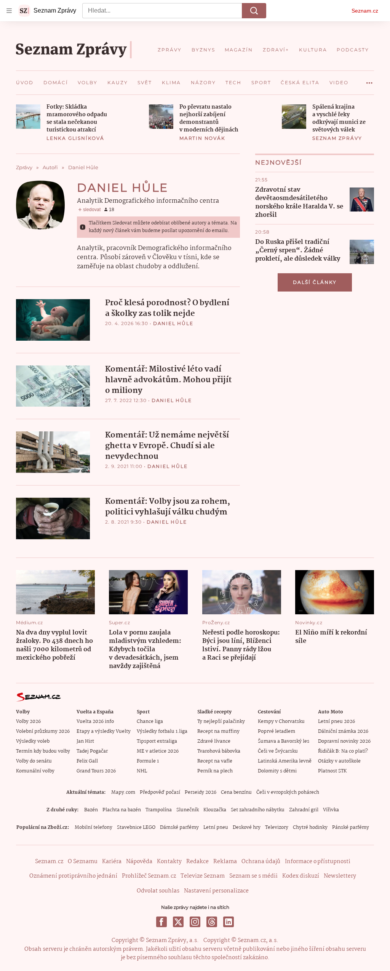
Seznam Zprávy (337, 138)
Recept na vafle (214, 761)
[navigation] (9, 11)
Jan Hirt (85, 741)
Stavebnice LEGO (136, 828)
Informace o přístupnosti (317, 861)
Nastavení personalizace (216, 891)
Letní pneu (215, 828)
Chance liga (150, 722)
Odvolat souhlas (158, 891)
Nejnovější (278, 162)
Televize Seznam (203, 876)
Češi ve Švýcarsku (278, 751)
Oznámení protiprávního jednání (73, 876)
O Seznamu (83, 861)
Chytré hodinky (310, 828)
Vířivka (331, 810)
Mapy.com (123, 792)
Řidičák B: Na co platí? (343, 751)
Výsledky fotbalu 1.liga (162, 731)
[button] (28, 116)
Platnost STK (332, 771)
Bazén (91, 810)
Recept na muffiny (218, 731)
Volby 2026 (28, 722)
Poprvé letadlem (276, 731)
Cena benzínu (236, 792)
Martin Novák (202, 138)
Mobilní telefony (93, 828)
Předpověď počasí (160, 792)
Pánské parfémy (350, 828)
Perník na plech (215, 771)
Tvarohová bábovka (218, 751)
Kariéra (111, 861)
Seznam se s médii (253, 876)
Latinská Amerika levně (285, 761)
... (369, 80)
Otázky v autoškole (339, 761)
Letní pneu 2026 (336, 722)
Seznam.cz (365, 11)
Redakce (197, 861)
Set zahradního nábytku (258, 810)
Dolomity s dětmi (277, 771)
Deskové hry (247, 828)
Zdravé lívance (213, 741)
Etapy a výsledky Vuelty (104, 731)
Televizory (276, 828)
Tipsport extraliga (157, 741)
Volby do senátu (34, 761)
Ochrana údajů (260, 861)
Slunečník (187, 810)
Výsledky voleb (33, 741)
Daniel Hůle (173, 323)
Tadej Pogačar (92, 751)
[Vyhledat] (254, 10)
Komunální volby (35, 771)
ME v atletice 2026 (158, 751)
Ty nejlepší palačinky (221, 722)
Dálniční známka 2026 (343, 731)
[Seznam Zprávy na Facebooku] (161, 922)
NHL (142, 771)
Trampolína (158, 810)
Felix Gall (87, 761)
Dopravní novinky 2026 (344, 741)
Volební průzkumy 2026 (43, 731)
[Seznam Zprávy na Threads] (211, 922)
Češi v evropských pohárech (287, 792)
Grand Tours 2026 (96, 771)
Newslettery (340, 876)
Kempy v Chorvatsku (281, 722)
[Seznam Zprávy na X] (178, 922)
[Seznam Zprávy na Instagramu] (195, 922)
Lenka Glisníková (75, 138)
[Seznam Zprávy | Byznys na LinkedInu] (228, 922)
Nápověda (139, 861)
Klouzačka (214, 810)
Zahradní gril (303, 810)
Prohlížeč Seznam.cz (149, 876)
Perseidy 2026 (200, 792)
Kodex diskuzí (300, 876)
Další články (315, 282)
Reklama (225, 861)
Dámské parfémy (179, 828)
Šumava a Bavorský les (283, 741)
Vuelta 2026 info (95, 722)
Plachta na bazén (121, 810)
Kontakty (169, 861)
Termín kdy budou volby (43, 751)
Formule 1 (148, 761)
